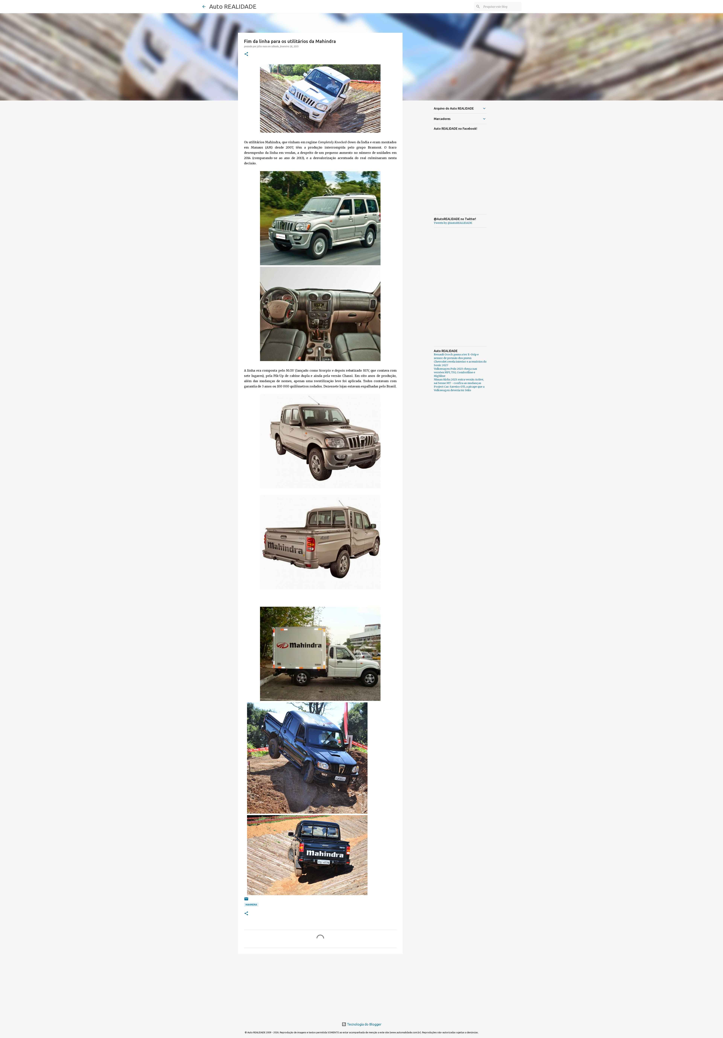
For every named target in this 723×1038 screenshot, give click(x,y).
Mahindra (251, 904)
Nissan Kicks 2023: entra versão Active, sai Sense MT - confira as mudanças (459, 381)
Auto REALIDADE (232, 6)
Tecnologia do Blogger (363, 1024)
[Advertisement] (320, 986)
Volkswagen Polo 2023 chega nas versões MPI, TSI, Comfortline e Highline (455, 372)
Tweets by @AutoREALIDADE (453, 223)
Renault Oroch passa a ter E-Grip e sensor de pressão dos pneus (456, 356)
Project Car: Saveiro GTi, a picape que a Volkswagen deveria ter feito (459, 388)
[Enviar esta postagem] (246, 900)
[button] (246, 54)
